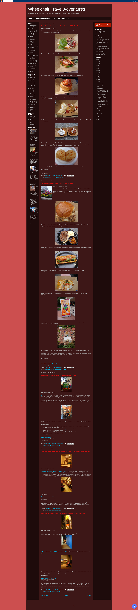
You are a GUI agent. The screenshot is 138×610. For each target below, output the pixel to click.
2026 (97, 59)
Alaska (31, 79)
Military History (33, 45)
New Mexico (32, 99)
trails (31, 71)
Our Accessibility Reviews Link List (45, 18)
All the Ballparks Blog (100, 31)
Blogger (74, 605)
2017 (97, 76)
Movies (31, 49)
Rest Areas (32, 58)
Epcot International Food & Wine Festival (49, 172)
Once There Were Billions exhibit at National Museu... (103, 101)
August (98, 106)
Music (31, 52)
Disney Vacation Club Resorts (102, 42)
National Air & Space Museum (47, 437)
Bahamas (31, 116)
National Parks (33, 55)
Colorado (31, 85)
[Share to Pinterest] (73, 175)
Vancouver (32, 124)
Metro (31, 44)
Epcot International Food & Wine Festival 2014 (57, 183)
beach (31, 66)
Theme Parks (32, 63)
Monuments (32, 47)
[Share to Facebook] (71, 175)
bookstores (32, 68)
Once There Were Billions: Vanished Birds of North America (53, 471)
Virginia (31, 107)
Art (30, 28)
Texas (31, 105)
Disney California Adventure (101, 39)
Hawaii (31, 90)
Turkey (31, 122)
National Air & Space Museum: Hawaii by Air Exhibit (59, 375)
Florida (56, 369)
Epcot (48, 177)
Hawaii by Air (43, 395)
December (99, 83)
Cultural (31, 34)
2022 (97, 66)
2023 (97, 65)
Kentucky (31, 94)
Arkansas (31, 82)
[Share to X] (70, 175)
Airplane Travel (33, 25)
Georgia (31, 88)
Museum (46, 445)
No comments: (59, 175)
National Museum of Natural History (48, 496)
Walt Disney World (59, 177)
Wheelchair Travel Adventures (56, 9)
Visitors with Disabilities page (60, 428)
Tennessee (32, 104)
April (98, 110)
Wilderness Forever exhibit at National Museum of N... (103, 104)
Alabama (31, 77)
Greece (31, 117)
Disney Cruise (98, 40)
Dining (45, 177)
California (31, 83)
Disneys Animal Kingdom (101, 46)
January (99, 113)
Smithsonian (51, 445)
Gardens (31, 39)
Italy (30, 119)
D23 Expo (98, 37)
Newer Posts (44, 595)
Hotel (31, 42)
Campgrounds (32, 31)
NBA (30, 53)
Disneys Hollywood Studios (101, 48)
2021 (97, 68)
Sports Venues (33, 61)
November (99, 85)
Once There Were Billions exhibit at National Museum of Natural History (65, 451)
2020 (97, 70)
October (99, 86)
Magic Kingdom (99, 51)
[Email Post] (65, 175)
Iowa (30, 93)
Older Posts (88, 595)
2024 (97, 63)
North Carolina (32, 101)
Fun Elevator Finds (63, 18)
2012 (97, 118)
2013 (97, 116)
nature (31, 69)
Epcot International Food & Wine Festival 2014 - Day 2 (59, 26)
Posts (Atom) (49, 598)
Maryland (31, 96)
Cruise (31, 33)
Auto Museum (32, 30)
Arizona (31, 80)
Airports (31, 26)
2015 (97, 79)
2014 (97, 81)
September (99, 88)
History (31, 41)
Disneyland (98, 45)
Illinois (31, 91)
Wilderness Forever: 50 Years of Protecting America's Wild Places (55, 551)
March (98, 112)
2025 (97, 61)
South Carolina (33, 102)
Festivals (52, 177)
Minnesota (32, 98)
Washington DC (57, 445)
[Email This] (67, 175)
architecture (32, 65)
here (63, 433)
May (98, 108)
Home (30, 18)
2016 (97, 77)
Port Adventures (99, 53)
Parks (31, 57)
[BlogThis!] (69, 175)
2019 (97, 72)
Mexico (31, 121)
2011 (97, 119)
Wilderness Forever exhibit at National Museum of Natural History (63, 513)
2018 (97, 74)
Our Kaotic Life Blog (100, 32)
